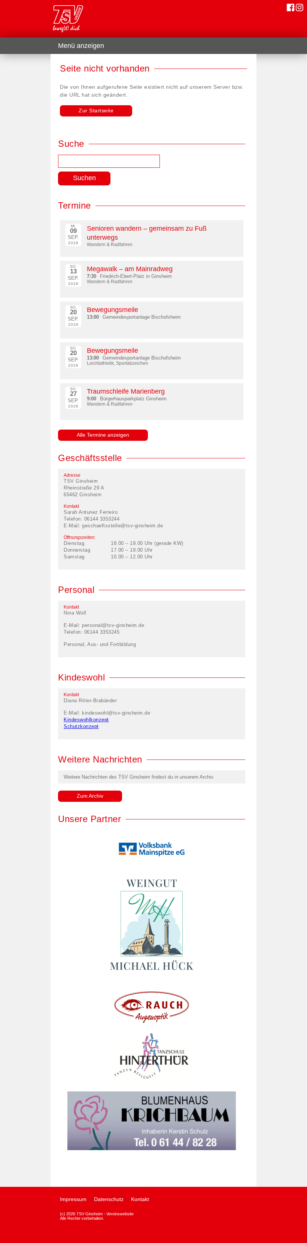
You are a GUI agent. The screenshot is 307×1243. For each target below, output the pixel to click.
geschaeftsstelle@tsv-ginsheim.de (122, 525)
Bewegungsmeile (112, 309)
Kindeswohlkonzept (86, 719)
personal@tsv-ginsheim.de (113, 625)
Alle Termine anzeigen (103, 435)
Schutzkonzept (81, 726)
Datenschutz (109, 1199)
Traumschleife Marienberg (126, 391)
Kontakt (140, 1199)
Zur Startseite (96, 110)
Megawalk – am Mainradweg (130, 269)
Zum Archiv (90, 796)
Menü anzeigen (81, 45)
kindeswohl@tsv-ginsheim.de (116, 713)
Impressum (73, 1199)
